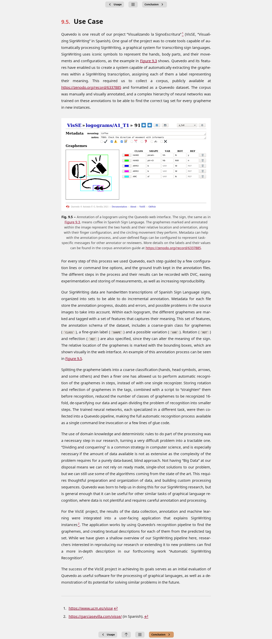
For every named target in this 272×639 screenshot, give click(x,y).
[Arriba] (126, 635)
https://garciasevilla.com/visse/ (95, 616)
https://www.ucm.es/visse (91, 608)
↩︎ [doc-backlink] (116, 608)
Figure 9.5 (73, 358)
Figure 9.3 (148, 60)
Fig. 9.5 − (69, 217)
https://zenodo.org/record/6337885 (91, 87)
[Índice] (133, 4)
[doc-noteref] (182, 34)
